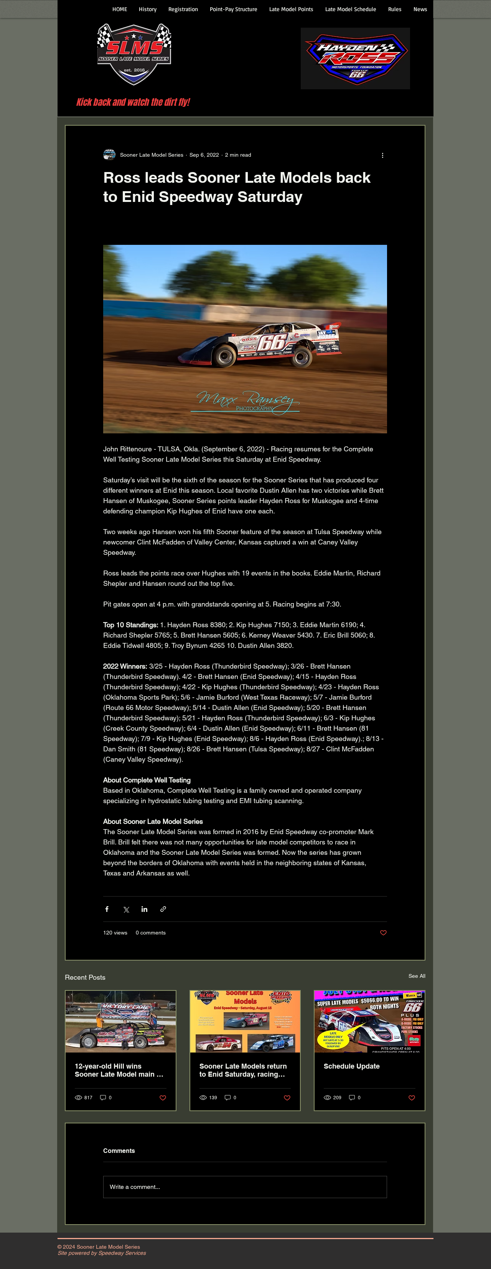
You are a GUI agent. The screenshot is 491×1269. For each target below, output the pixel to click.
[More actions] (382, 154)
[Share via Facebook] (106, 909)
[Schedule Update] (370, 1022)
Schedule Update (352, 1066)
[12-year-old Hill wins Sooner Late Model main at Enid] (121, 1022)
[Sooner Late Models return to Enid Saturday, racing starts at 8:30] (245, 1022)
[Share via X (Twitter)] (125, 909)
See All (417, 976)
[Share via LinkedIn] (144, 909)
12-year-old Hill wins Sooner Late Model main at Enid (119, 1070)
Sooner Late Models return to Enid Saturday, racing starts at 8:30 (243, 1070)
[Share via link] (163, 909)
